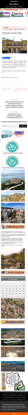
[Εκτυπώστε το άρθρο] (17, 89)
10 (6, 288)
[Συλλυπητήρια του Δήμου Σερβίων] (14, 45)
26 (13, 293)
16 (2, 291)
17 (6, 291)
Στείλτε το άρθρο (6, 89)
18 (9, 291)
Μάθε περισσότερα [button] (11, 409)
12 (13, 288)
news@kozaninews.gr (21, 395)
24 (6, 293)
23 (2, 293)
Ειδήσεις (5, 27)
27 (16, 293)
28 (20, 293)
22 (23, 291)
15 (23, 288)
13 (16, 288)
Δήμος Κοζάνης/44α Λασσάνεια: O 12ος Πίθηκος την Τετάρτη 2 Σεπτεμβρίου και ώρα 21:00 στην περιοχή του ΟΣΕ (13, 232)
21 (20, 291)
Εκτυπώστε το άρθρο (23, 89)
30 (2, 295)
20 (16, 291)
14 (20, 288)
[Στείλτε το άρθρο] (2, 89)
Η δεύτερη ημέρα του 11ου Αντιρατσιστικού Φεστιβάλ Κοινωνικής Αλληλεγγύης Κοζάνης (12, 243)
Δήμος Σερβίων (9, 29)
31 (6, 295)
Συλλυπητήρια (21, 29)
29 (23, 293)
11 (9, 288)
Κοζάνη (15, 29)
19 (13, 291)
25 (9, 293)
